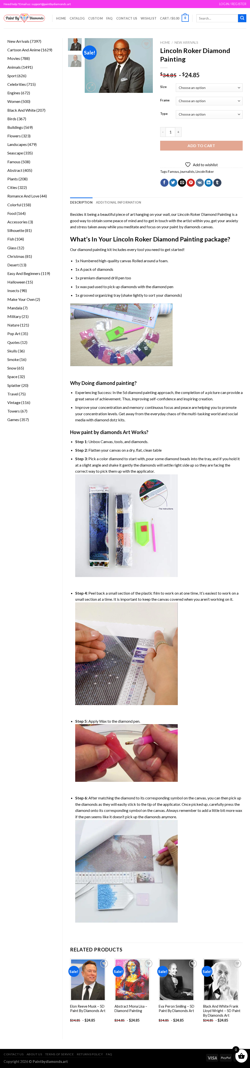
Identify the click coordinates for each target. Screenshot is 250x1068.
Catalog (77, 18)
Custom (95, 18)
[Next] (145, 65)
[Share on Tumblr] (217, 183)
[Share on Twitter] (173, 183)
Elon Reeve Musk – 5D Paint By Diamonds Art (87, 1008)
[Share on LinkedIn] (209, 183)
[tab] (81, 202)
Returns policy (90, 1054)
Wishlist (148, 18)
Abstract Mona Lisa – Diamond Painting (131, 1008)
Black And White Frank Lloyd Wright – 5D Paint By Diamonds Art (221, 1010)
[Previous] (92, 65)
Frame (165, 100)
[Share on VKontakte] (200, 183)
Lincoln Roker (205, 172)
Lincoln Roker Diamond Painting (204, 214)
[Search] (242, 18)
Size (163, 87)
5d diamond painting (140, 392)
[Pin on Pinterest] (191, 183)
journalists (187, 172)
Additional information (118, 202)
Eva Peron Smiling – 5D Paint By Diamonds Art (176, 1008)
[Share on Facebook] (164, 183)
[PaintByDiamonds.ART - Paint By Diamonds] (24, 18)
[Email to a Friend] (182, 183)
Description (81, 202)
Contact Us (126, 18)
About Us (34, 1054)
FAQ (109, 18)
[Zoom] (91, 87)
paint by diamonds (185, 226)
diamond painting (91, 249)
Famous (173, 172)
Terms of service (59, 1054)
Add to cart (201, 145)
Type (164, 114)
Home (61, 18)
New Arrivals (186, 42)
